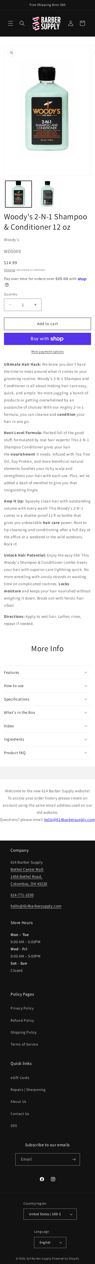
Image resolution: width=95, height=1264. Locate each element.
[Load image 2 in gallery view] (47, 194)
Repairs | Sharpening (28, 1089)
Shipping (9, 270)
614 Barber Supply (39, 1258)
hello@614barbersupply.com (69, 819)
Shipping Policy (24, 1032)
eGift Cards (20, 1077)
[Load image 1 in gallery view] (18, 194)
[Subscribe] (74, 1159)
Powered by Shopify (65, 1258)
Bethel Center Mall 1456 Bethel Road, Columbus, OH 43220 (29, 876)
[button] (10, 23)
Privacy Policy (22, 1008)
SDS (14, 1125)
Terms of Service (24, 1044)
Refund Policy (22, 1020)
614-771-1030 (22, 894)
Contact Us (20, 1113)
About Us (18, 1101)
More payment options (47, 351)
